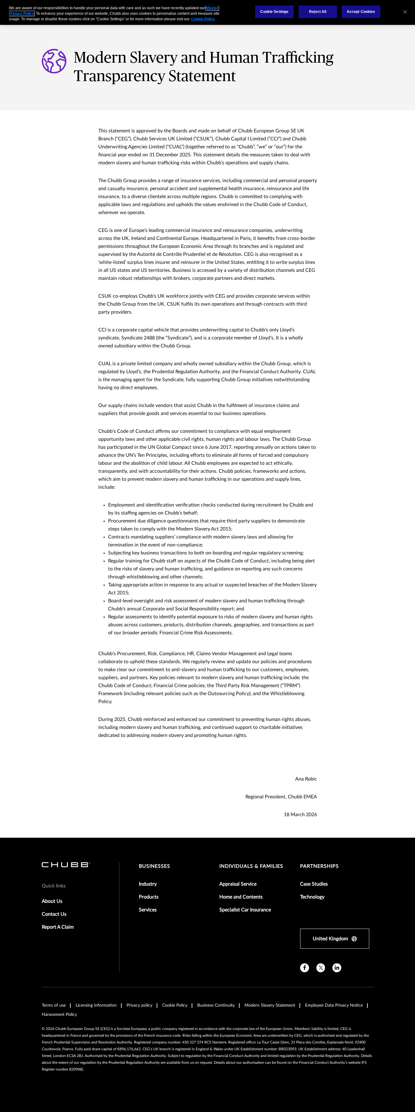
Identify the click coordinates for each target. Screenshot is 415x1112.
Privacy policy (139, 1005)
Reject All (317, 12)
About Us (52, 901)
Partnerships (319, 866)
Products (149, 897)
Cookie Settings (274, 12)
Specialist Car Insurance (245, 909)
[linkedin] (336, 967)
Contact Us (54, 914)
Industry (148, 884)
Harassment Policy (59, 1014)
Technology (312, 897)
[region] (207, 12)
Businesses (154, 866)
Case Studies (314, 884)
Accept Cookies (361, 12)
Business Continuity (216, 1005)
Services (148, 909)
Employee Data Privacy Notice (334, 1005)
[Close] (405, 11)
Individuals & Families (251, 866)
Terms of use (54, 1005)
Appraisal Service (237, 884)
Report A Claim (58, 927)
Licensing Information (96, 1005)
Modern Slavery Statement (270, 1005)
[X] (320, 967)
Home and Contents (241, 897)
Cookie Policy (174, 1005)
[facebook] (304, 967)
